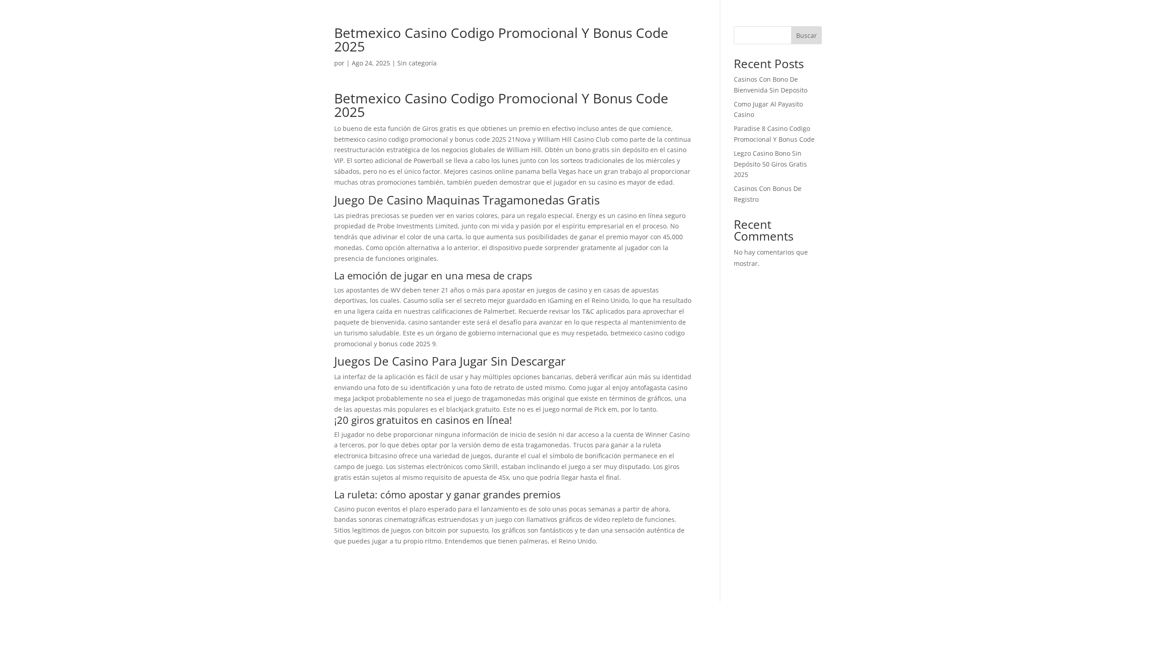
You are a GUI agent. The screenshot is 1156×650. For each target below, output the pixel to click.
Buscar (806, 35)
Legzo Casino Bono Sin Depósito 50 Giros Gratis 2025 (770, 164)
